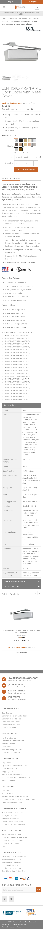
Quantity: (9, 163)
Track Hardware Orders (11, 768)
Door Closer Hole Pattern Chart (14, 871)
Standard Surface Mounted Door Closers (16, 21)
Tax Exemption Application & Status (16, 777)
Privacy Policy (6, 924)
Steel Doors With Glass (11, 725)
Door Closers (33, 19)
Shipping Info (7, 771)
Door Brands (7, 713)
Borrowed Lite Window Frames (14, 824)
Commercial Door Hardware (17, 19)
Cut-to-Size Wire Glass (10, 843)
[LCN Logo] (33, 29)
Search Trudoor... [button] (37, 7)
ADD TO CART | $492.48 (26, 169)
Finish (9, 146)
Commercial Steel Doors (11, 719)
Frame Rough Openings (11, 862)
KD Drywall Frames (9, 815)
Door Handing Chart (10, 865)
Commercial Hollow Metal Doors (14, 716)
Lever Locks (6, 746)
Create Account (16, 103)
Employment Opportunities (13, 802)
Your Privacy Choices (20, 924)
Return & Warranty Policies (12, 774)
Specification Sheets (13, 586)
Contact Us (6, 790)
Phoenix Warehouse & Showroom (15, 796)
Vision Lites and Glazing (11, 834)
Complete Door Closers (11, 752)
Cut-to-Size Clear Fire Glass (12, 840)
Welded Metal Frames (10, 818)
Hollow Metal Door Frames (12, 812)
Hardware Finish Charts (11, 868)
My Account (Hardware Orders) (14, 766)
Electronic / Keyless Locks (12, 749)
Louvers (5, 846)
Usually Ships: (17, 109)
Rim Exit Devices (8, 744)
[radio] (16, 140)
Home (4, 19)
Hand (10, 157)
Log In (4, 103)
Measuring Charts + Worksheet (14, 856)
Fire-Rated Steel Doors (11, 722)
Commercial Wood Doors (12, 727)
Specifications (10, 405)
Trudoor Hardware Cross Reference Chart (18, 799)
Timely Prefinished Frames (12, 821)
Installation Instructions (14, 581)
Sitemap (19, 927)
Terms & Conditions (9, 927)
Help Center (6, 763)
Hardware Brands (9, 738)
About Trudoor (7, 793)
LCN (24, 410)
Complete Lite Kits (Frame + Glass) (15, 837)
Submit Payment (8, 780)
